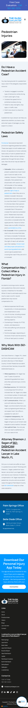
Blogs (3, 623)
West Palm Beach (6, 653)
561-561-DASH (6, 682)
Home (3, 612)
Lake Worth (4, 642)
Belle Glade (4, 645)
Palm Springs (5, 640)
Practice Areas (5, 617)
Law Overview (5, 625)
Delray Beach (5, 664)
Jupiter (3, 656)
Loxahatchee (5, 670)
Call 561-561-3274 (14, 7)
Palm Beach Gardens (7, 659)
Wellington (4, 667)
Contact (3, 628)
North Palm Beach (6, 662)
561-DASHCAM (8, 485)
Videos (3, 620)
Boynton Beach (5, 651)
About (3, 614)
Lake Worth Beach (6, 648)
